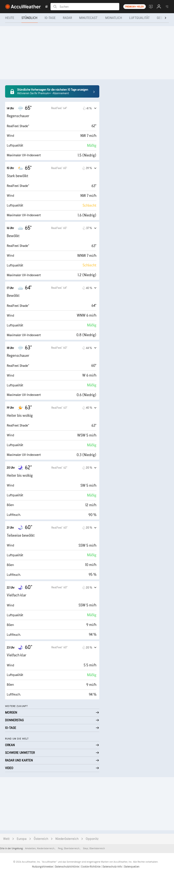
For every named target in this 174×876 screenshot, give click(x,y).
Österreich (41, 839)
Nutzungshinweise (42, 866)
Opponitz (92, 839)
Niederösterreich (67, 839)
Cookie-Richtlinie (91, 866)
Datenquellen (131, 866)
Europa (22, 839)
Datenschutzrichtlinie (67, 866)
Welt (6, 839)
